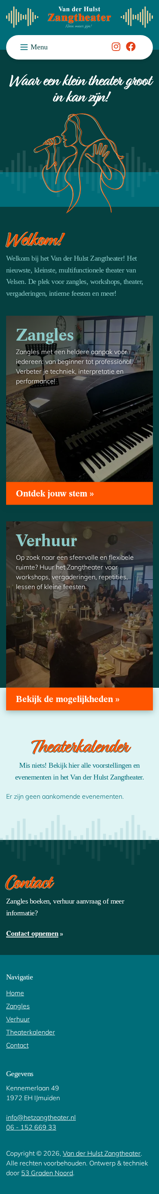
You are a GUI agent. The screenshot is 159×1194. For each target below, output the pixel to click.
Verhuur (18, 1019)
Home (15, 992)
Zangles (18, 1005)
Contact (17, 1045)
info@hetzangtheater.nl (41, 1117)
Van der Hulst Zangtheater (102, 1153)
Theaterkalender (30, 1032)
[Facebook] (131, 47)
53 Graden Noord (47, 1172)
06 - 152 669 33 (31, 1127)
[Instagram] (116, 47)
